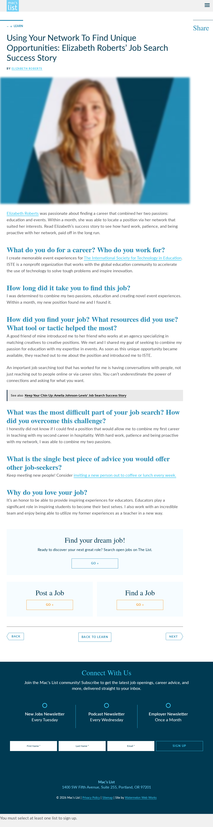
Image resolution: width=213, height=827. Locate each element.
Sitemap (107, 797)
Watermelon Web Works (141, 797)
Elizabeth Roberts (27, 68)
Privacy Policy (91, 797)
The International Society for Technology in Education (132, 258)
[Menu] (207, 6)
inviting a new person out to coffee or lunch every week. (125, 475)
